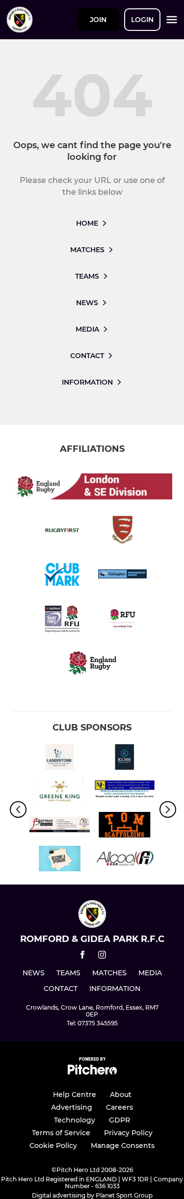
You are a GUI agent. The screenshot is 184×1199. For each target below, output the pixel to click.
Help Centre (74, 1094)
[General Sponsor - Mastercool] (125, 792)
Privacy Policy (128, 1132)
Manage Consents (123, 1145)
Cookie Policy (53, 1145)
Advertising (71, 1107)
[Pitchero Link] (92, 1072)
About (120, 1094)
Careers (119, 1107)
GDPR (119, 1120)
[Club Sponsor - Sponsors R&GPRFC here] (59, 860)
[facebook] (82, 956)
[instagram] (102, 956)
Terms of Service (61, 1132)
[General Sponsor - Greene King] (59, 792)
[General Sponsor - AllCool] (125, 860)
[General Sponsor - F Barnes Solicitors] (59, 826)
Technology (74, 1120)
